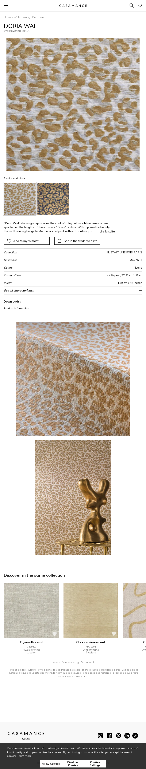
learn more (25, 756)
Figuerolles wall (31, 642)
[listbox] (73, 199)
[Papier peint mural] (135, 736)
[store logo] (73, 5)
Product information (16, 308)
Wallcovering (22, 17)
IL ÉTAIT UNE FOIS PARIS (124, 252)
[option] (20, 199)
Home (7, 17)
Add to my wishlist (26, 241)
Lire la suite (107, 231)
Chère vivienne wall (91, 642)
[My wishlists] (140, 6)
